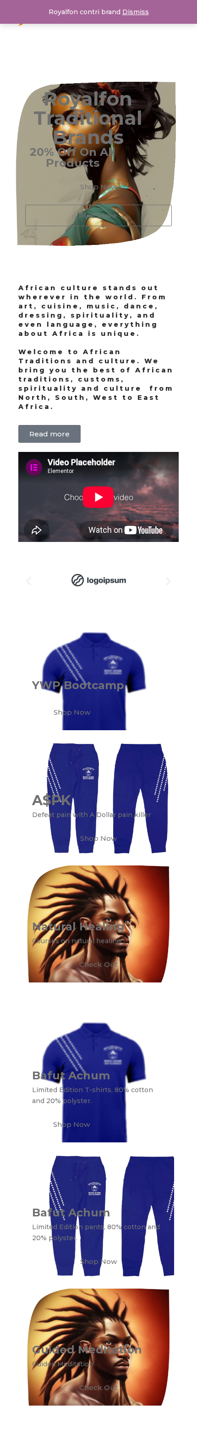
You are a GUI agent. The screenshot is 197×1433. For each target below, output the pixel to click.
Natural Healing (78, 926)
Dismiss (135, 12)
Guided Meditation (87, 1349)
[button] (28, 580)
